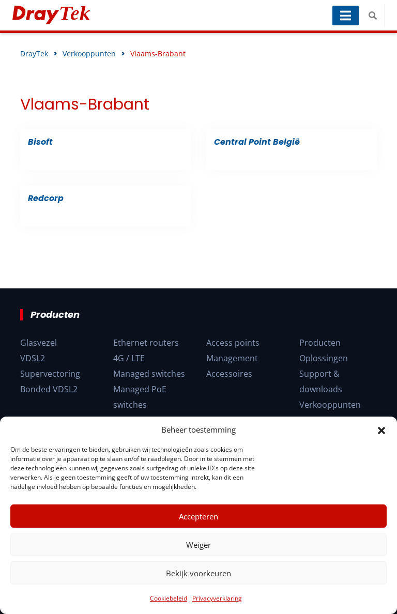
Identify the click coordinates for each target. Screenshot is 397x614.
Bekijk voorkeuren (198, 573)
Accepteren (198, 516)
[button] (381, 429)
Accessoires (229, 373)
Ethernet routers (146, 342)
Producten (320, 342)
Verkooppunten (330, 404)
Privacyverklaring (217, 598)
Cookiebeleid (168, 598)
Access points (232, 342)
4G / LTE (129, 358)
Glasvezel (38, 342)
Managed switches (149, 373)
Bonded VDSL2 (49, 389)
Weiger (198, 545)
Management (232, 358)
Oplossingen (323, 358)
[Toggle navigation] (345, 15)
